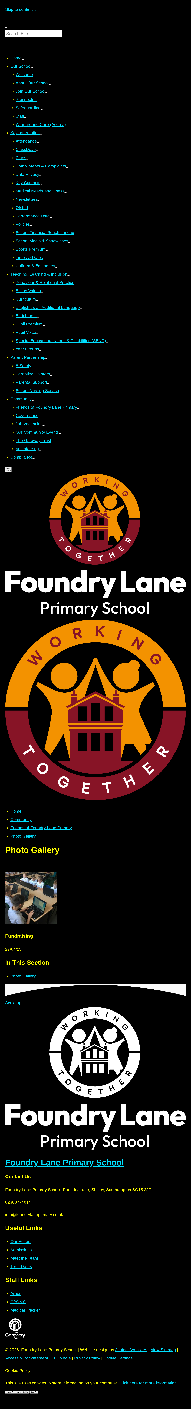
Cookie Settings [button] (118, 1358)
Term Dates (21, 1266)
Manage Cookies (22, 1392)
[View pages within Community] (33, 400)
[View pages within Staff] (25, 117)
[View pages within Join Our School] (46, 92)
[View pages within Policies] (31, 225)
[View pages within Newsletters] (38, 200)
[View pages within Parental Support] (48, 383)
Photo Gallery (23, 836)
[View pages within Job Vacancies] (43, 425)
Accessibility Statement (26, 1358)
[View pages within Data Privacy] (40, 175)
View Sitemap (163, 1349)
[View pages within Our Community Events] (60, 433)
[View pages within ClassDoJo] (37, 150)
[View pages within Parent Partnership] (46, 358)
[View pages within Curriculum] (37, 300)
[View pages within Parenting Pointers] (51, 375)
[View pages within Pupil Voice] (37, 333)
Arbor (15, 1293)
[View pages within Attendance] (38, 142)
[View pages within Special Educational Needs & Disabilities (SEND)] (107, 342)
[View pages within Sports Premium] (47, 250)
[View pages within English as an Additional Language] (81, 308)
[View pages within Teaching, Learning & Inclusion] (68, 275)
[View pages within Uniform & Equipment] (56, 267)
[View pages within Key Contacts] (41, 184)
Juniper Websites (131, 1349)
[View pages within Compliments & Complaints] (67, 167)
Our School (20, 1241)
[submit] (6, 27)
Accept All (10, 1392)
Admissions (21, 1249)
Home (16, 811)
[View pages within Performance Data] (51, 217)
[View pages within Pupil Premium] (44, 325)
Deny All (34, 1392)
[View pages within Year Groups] (40, 350)
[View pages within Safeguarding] (42, 109)
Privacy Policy (87, 1358)
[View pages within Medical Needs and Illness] (65, 192)
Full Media (61, 1358)
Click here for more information (148, 1383)
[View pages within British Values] (42, 292)
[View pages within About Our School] (50, 84)
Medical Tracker (25, 1310)
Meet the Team (24, 1258)
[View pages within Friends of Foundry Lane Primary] (78, 408)
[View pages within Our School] (32, 67)
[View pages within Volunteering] (40, 450)
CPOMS (18, 1301)
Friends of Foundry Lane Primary (41, 827)
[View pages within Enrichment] (38, 317)
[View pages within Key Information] (41, 134)
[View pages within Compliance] (33, 458)
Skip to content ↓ (20, 9)
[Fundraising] (31, 922)
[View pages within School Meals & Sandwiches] (69, 242)
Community (21, 819)
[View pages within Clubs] (27, 159)
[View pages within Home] (23, 59)
